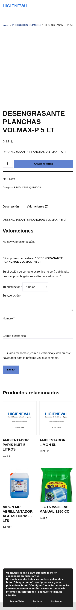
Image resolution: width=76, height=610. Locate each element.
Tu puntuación (12, 286)
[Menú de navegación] (69, 6)
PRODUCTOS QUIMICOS (26, 25)
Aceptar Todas (17, 601)
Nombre (8, 318)
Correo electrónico (15, 335)
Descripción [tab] (11, 206)
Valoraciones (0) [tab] (37, 206)
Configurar (56, 601)
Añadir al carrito (43, 163)
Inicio (5, 25)
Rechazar (38, 601)
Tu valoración (12, 295)
